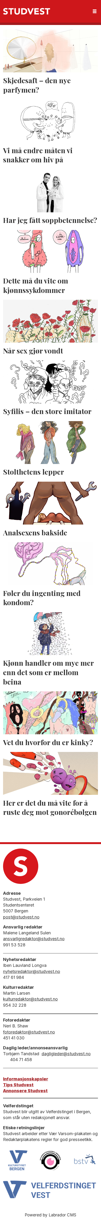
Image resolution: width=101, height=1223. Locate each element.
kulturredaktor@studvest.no (30, 999)
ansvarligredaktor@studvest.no (34, 938)
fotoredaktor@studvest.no (29, 1032)
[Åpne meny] (94, 11)
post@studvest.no (21, 917)
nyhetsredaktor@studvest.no (31, 971)
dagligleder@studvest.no (66, 1053)
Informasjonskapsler (25, 1078)
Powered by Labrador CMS (50, 1214)
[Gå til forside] (26, 11)
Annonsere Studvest (25, 1090)
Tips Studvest (18, 1084)
